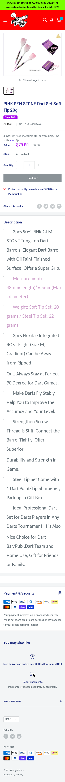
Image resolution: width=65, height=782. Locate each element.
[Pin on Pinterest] (46, 206)
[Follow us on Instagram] (19, 736)
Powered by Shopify (13, 774)
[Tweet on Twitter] (52, 206)
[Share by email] (59, 206)
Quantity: (8, 165)
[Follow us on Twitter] (12, 736)
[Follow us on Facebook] (5, 736)
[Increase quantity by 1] (38, 165)
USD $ (8, 719)
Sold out (33, 177)
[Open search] (45, 20)
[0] (59, 20)
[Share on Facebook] (39, 206)
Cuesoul (8, 124)
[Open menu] (5, 20)
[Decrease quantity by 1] (20, 165)
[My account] (51, 20)
